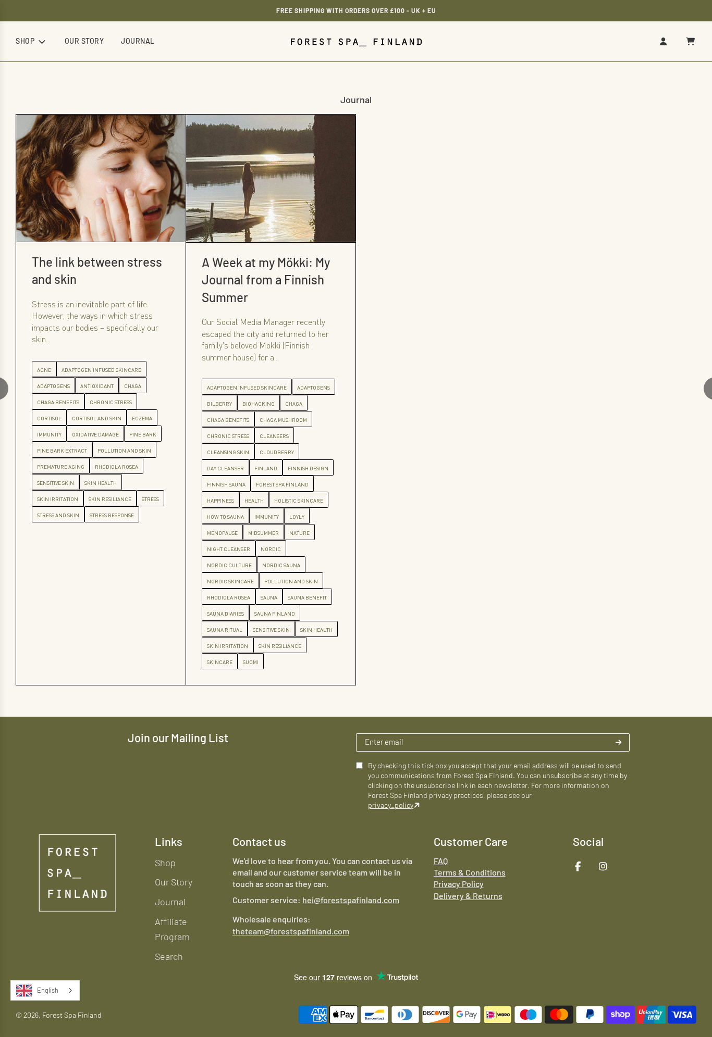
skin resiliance (110, 645)
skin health (146, 629)
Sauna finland (104, 613)
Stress (320, 499)
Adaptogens (143, 387)
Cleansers (104, 435)
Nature (129, 532)
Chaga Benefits (58, 419)
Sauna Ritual (54, 629)
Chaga (123, 403)
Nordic (101, 548)
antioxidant (267, 386)
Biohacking (88, 403)
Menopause (52, 532)
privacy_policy (390, 805)
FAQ (441, 860)
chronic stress (58, 435)
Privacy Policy (459, 884)
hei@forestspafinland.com (350, 900)
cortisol (219, 418)
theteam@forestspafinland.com (290, 930)
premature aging (230, 467)
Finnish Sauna (56, 484)
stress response (282, 515)
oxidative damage (265, 434)
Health (84, 500)
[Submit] (618, 742)
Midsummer (93, 532)
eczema (312, 418)
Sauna (99, 597)
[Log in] (663, 41)
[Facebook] (578, 866)
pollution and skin (121, 581)
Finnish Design (138, 468)
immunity (96, 516)
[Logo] (77, 873)
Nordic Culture (59, 564)
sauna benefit (137, 597)
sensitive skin (101, 629)
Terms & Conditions (470, 872)
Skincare (50, 661)
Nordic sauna (111, 564)
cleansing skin (58, 451)
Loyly (126, 516)
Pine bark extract (232, 450)
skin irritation (57, 645)
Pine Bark (312, 434)
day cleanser (55, 468)
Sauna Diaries (55, 613)
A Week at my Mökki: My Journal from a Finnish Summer (96, 279)
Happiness (50, 500)
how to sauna (55, 516)
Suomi (81, 661)
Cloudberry (107, 451)
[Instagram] (603, 866)
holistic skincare (128, 500)
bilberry (49, 403)
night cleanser (58, 548)
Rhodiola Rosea (58, 597)
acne (214, 370)
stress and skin (228, 515)
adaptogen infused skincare (77, 387)
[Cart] (691, 41)
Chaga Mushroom (113, 419)
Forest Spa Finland (112, 484)
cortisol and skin (266, 418)
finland (95, 468)
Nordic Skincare (60, 581)
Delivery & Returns (468, 896)
